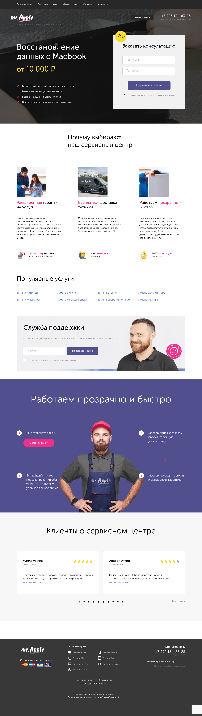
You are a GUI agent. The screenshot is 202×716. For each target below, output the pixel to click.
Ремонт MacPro (80, 664)
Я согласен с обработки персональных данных (151, 95)
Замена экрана (66, 292)
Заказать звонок (142, 17)
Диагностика (70, 4)
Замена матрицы (27, 292)
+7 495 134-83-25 (176, 16)
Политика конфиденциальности (169, 666)
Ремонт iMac (79, 658)
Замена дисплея (108, 292)
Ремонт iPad (108, 658)
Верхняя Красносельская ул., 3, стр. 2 (166, 661)
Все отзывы (178, 601)
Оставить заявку (38, 443)
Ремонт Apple (79, 652)
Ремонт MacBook (26, 25)
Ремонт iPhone (110, 652)
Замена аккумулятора (151, 292)
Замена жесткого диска (72, 299)
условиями (143, 95)
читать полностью (33, 582)
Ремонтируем (24, 4)
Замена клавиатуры (29, 299)
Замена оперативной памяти (116, 299)
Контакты (103, 4)
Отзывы (87, 4)
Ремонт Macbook (111, 664)
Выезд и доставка (47, 4)
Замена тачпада (148, 299)
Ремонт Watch (80, 670)
